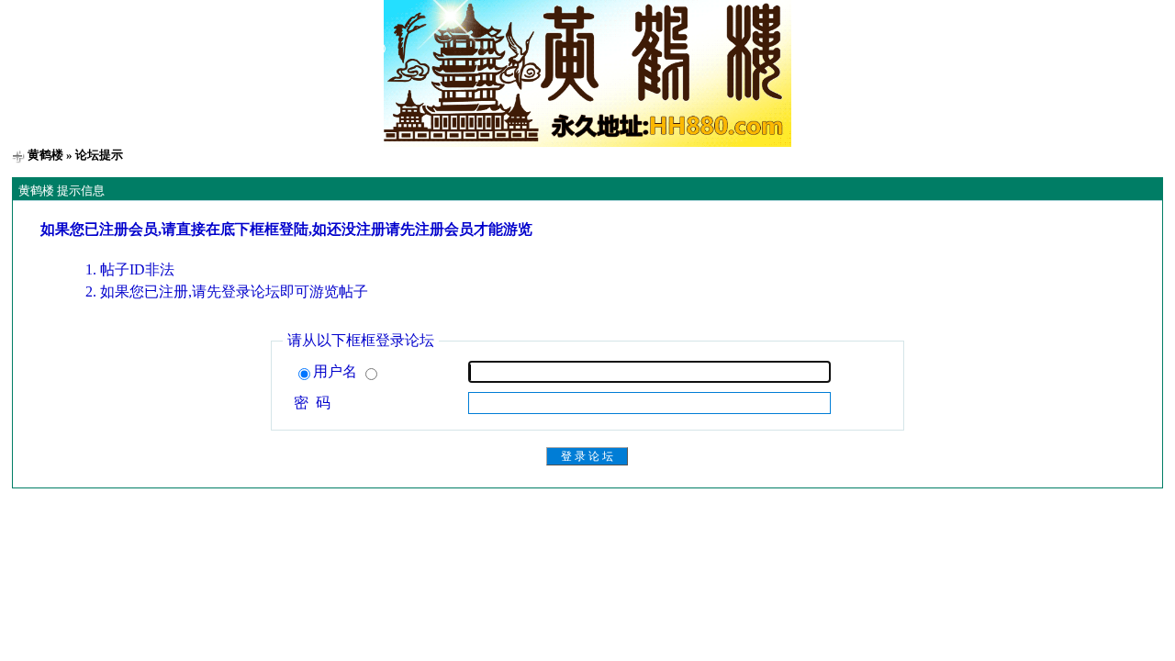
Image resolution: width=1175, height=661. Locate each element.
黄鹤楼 (45, 155)
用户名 (337, 371)
